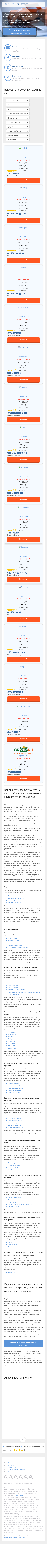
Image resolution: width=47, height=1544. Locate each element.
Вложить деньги (13, 1472)
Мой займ (23, 636)
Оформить (23, 180)
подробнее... (19, 1495)
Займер (23, 197)
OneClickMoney (23, 715)
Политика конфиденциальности (14, 1538)
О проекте (11, 1463)
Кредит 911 (23, 756)
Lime (23, 277)
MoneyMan (23, 237)
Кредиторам (12, 1467)
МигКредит (23, 357)
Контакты (11, 1465)
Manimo (24, 436)
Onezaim (23, 556)
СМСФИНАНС (24, 317)
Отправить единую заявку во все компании (23, 1344)
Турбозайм (23, 476)
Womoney (23, 596)
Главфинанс (23, 516)
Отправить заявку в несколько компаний (19, 31)
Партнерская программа (16, 1470)
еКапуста (23, 396)
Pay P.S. (23, 676)
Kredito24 (23, 157)
